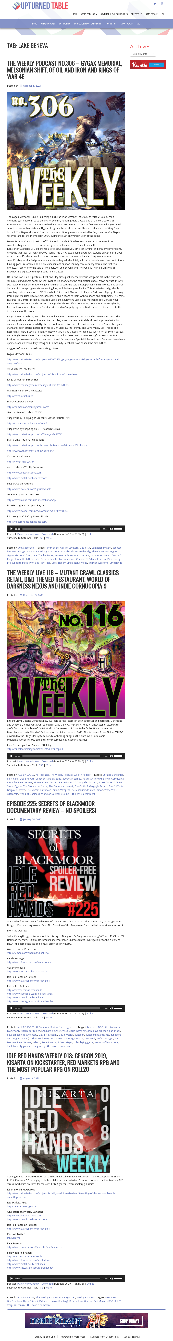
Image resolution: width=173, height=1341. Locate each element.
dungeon (79, 1034)
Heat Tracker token (43, 555)
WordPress (79, 1336)
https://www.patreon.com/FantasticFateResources (34, 1247)
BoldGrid (50, 1336)
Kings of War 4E (112, 555)
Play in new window (28, 534)
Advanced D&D (95, 1027)
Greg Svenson (75, 1038)
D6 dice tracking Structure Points (47, 551)
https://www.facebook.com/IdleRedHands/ (30, 993)
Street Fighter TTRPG (110, 782)
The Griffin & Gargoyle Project (91, 786)
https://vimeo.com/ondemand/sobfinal (28, 952)
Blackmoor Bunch (30, 1030)
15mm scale (52, 547)
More (49, 538)
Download (47, 534)
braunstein (47, 1030)
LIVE (162, 14)
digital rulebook (95, 551)
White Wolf (110, 790)
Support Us (136, 14)
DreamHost (112, 1336)
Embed (90, 534)
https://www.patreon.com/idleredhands (28, 980)
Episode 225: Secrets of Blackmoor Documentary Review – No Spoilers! (51, 806)
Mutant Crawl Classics (46, 782)
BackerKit (85, 547)
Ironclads (84, 555)
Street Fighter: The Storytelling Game (27, 786)
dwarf (25, 1038)
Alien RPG (110, 1297)
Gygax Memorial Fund (19, 555)
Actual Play (64, 23)
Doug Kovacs (27, 778)
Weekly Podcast (88, 14)
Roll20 (117, 1301)
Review (54, 1027)
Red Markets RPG (103, 1301)
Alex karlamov (112, 1027)
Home (75, 14)
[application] (66, 528)
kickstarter (96, 555)
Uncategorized (26, 547)
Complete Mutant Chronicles (114, 14)
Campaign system (101, 547)
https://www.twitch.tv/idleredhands (26, 997)
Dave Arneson (84, 1030)
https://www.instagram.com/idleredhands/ (30, 1001)
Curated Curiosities (113, 774)
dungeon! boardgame (97, 1034)
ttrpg (9, 1305)
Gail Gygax (111, 551)
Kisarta (73, 1301)
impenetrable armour (66, 555)
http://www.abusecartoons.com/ (24, 1215)
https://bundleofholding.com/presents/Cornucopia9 (35, 749)
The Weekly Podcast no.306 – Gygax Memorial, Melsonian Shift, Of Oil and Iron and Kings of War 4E (64, 69)
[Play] (11, 529)
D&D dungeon (20, 551)
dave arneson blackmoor (106, 1030)
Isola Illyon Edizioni (27, 1301)
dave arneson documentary (22, 1034)
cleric (72, 1030)
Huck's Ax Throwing (93, 778)
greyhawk (90, 1038)
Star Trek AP (152, 14)
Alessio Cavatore (69, 547)
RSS (41, 538)
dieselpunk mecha (76, 551)
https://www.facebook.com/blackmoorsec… (31, 962)
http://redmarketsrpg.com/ (21, 1206)
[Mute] (111, 529)
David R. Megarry (48, 1034)
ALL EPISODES (26, 774)
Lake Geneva (25, 782)
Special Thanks (131, 1336)
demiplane (12, 778)
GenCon (62, 1038)
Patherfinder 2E (67, 782)
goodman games (71, 778)
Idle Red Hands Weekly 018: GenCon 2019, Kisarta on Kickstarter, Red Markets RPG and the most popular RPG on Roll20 (63, 1062)
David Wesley (66, 1034)
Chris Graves (61, 1030)
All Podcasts (42, 774)
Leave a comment (41, 1305)
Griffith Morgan (105, 1038)
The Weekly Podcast (61, 774)
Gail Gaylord (36, 1038)
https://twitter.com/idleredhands (24, 990)
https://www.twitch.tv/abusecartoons (27, 1219)
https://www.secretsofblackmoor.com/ (28, 971)
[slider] (118, 528)
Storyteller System (87, 782)
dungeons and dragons (48, 778)
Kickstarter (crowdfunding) (53, 1301)
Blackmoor (13, 1030)
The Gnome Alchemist (61, 786)
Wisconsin (19, 1305)
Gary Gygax (50, 1038)
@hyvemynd (13, 1237)
